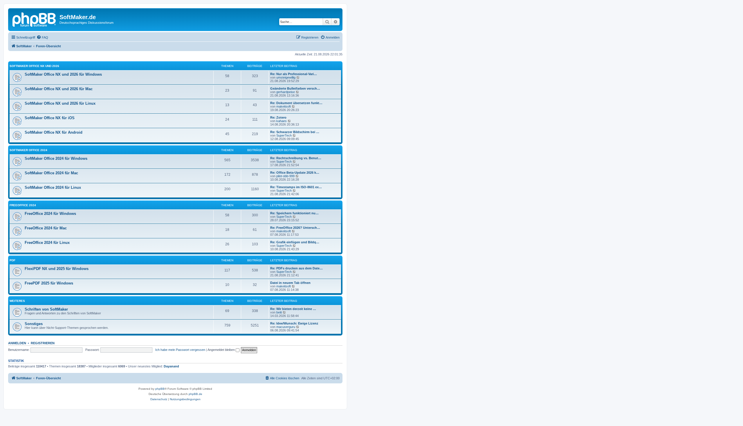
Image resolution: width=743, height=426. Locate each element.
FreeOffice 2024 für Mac (46, 228)
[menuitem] (42, 37)
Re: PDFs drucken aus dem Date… (296, 268)
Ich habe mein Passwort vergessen (180, 349)
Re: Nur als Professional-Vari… (293, 74)
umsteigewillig (285, 77)
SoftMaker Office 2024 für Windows (56, 158)
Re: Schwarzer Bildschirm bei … (294, 132)
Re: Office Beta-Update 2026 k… (294, 172)
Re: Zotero (278, 117)
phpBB (160, 388)
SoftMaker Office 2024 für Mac (51, 173)
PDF (12, 260)
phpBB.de (195, 394)
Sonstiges (34, 324)
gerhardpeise (285, 92)
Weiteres (17, 300)
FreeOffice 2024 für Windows (50, 213)
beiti (279, 312)
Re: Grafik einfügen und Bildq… (294, 242)
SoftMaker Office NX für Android (53, 132)
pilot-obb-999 (285, 176)
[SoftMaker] (34, 19)
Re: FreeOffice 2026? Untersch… (295, 227)
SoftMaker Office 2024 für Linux (53, 187)
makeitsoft (283, 106)
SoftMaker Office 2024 (28, 150)
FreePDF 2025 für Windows (49, 283)
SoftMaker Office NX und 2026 (34, 66)
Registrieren (43, 343)
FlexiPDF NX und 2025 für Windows (57, 269)
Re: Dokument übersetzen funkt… (296, 103)
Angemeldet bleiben (222, 349)
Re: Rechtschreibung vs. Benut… (295, 158)
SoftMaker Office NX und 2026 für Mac (59, 89)
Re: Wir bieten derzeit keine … (293, 309)
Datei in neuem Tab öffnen (290, 282)
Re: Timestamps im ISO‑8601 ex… (296, 187)
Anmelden (17, 343)
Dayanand (171, 366)
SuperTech (284, 135)
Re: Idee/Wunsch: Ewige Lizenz (294, 323)
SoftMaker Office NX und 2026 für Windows (63, 74)
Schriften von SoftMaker (46, 309)
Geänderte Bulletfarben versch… (295, 88)
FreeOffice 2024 (23, 205)
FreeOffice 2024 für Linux (47, 242)
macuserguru (285, 327)
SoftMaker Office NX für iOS (50, 118)
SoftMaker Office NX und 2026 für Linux (60, 103)
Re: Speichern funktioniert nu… (294, 213)
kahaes (281, 121)
